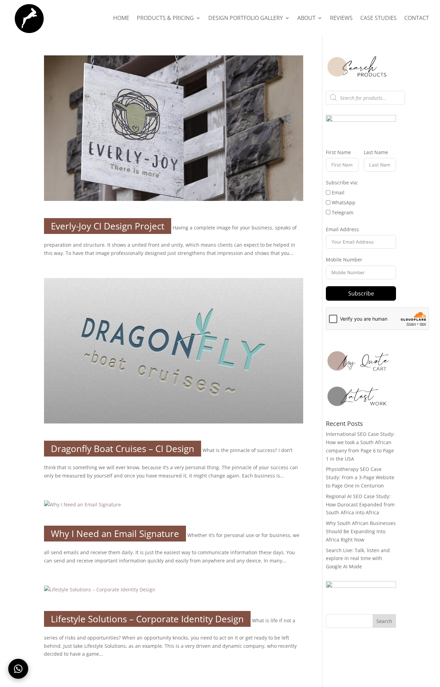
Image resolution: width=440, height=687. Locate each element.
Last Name (376, 152)
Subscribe (361, 293)
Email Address (342, 229)
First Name (338, 152)
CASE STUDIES (378, 18)
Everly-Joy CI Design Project (107, 226)
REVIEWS (341, 18)
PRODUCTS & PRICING (165, 18)
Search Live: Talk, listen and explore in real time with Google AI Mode (358, 558)
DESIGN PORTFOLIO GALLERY (245, 18)
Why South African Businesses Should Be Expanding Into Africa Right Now (361, 531)
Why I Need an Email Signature (115, 533)
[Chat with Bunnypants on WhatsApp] (18, 669)
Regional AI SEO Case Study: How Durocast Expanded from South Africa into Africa (360, 504)
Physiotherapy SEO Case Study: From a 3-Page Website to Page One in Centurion (360, 477)
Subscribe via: (342, 182)
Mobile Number (344, 259)
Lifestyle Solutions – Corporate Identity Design (147, 619)
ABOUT (306, 18)
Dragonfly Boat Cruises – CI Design (122, 448)
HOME (121, 18)
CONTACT (416, 18)
